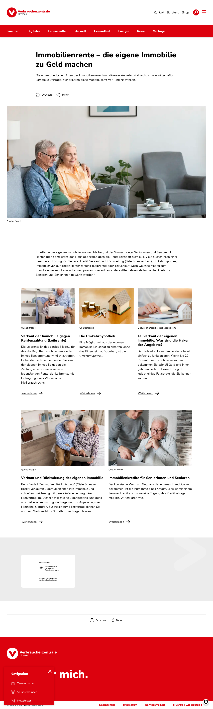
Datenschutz (107, 705)
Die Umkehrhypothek (97, 336)
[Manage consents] (206, 702)
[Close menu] (50, 671)
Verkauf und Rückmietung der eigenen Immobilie (62, 477)
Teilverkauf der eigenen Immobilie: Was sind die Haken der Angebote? (164, 340)
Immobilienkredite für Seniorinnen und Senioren (149, 477)
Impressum (130, 705)
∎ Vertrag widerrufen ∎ (187, 705)
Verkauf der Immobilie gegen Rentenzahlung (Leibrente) (45, 338)
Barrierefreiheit (155, 705)
